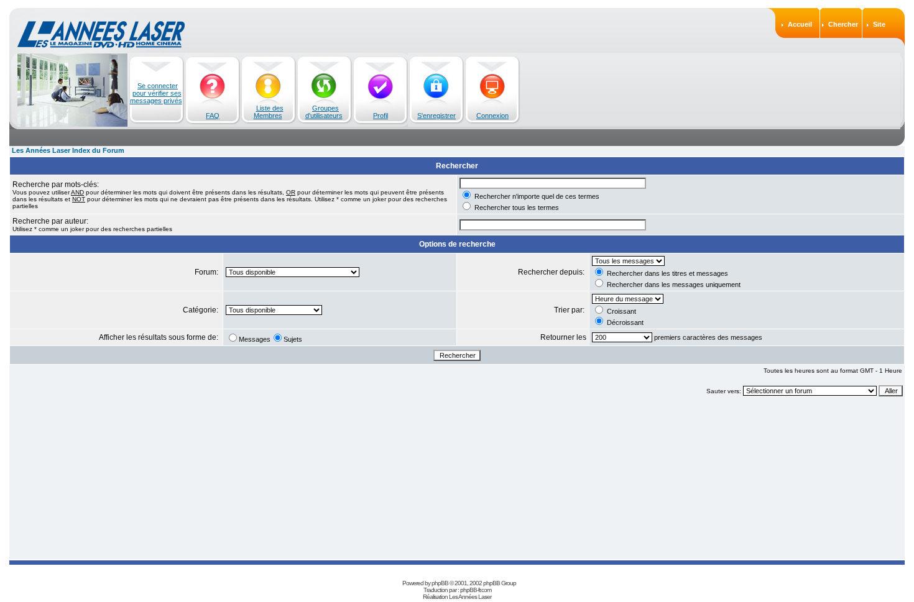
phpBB (440, 583)
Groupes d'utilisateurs (324, 111)
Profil (380, 115)
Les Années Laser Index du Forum (68, 150)
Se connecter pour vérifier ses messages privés (156, 93)
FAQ (212, 115)
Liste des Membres (269, 111)
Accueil (800, 24)
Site (879, 24)
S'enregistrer (436, 115)
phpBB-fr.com (475, 589)
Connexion (492, 115)
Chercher (843, 24)
